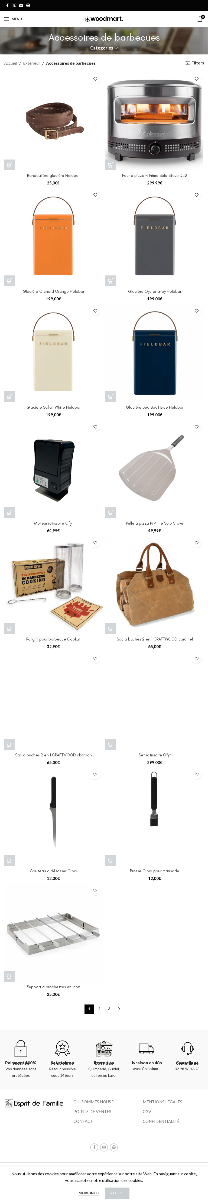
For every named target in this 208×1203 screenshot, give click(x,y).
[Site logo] (104, 18)
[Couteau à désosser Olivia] (53, 816)
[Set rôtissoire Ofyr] (154, 700)
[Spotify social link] (114, 1147)
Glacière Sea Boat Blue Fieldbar (154, 407)
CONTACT (83, 1121)
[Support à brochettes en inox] (53, 932)
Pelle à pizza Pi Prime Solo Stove (154, 523)
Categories (101, 48)
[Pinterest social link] (28, 5)
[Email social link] (21, 5)
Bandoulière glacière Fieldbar (53, 175)
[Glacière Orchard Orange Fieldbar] (53, 237)
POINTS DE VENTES (92, 1111)
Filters (197, 63)
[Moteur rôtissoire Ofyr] (53, 469)
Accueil (10, 63)
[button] (9, 165)
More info (89, 1193)
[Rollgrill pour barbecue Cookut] (53, 584)
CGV (147, 1111)
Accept (117, 1193)
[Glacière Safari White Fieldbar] (53, 353)
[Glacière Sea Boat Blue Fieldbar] (154, 353)
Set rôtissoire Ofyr (155, 755)
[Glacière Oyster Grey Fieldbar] (154, 237)
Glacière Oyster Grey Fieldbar (154, 291)
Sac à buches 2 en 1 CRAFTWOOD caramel (155, 639)
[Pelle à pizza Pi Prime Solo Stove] (154, 469)
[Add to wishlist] (95, 79)
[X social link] (14, 5)
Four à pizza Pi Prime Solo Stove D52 (154, 175)
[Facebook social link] (7, 5)
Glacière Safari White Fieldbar (53, 407)
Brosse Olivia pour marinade (154, 871)
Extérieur (31, 63)
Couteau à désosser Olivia (53, 871)
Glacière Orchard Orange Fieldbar (53, 291)
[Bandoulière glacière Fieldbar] (53, 121)
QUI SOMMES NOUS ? (93, 1101)
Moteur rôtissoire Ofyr (53, 523)
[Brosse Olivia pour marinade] (154, 816)
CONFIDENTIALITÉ (161, 1121)
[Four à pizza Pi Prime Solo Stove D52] (154, 121)
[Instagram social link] (104, 1147)
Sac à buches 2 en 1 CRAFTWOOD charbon (53, 755)
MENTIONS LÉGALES (162, 1101)
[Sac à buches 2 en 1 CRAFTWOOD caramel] (154, 584)
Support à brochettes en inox (53, 986)
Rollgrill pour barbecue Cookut (53, 639)
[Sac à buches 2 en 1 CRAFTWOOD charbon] (53, 700)
